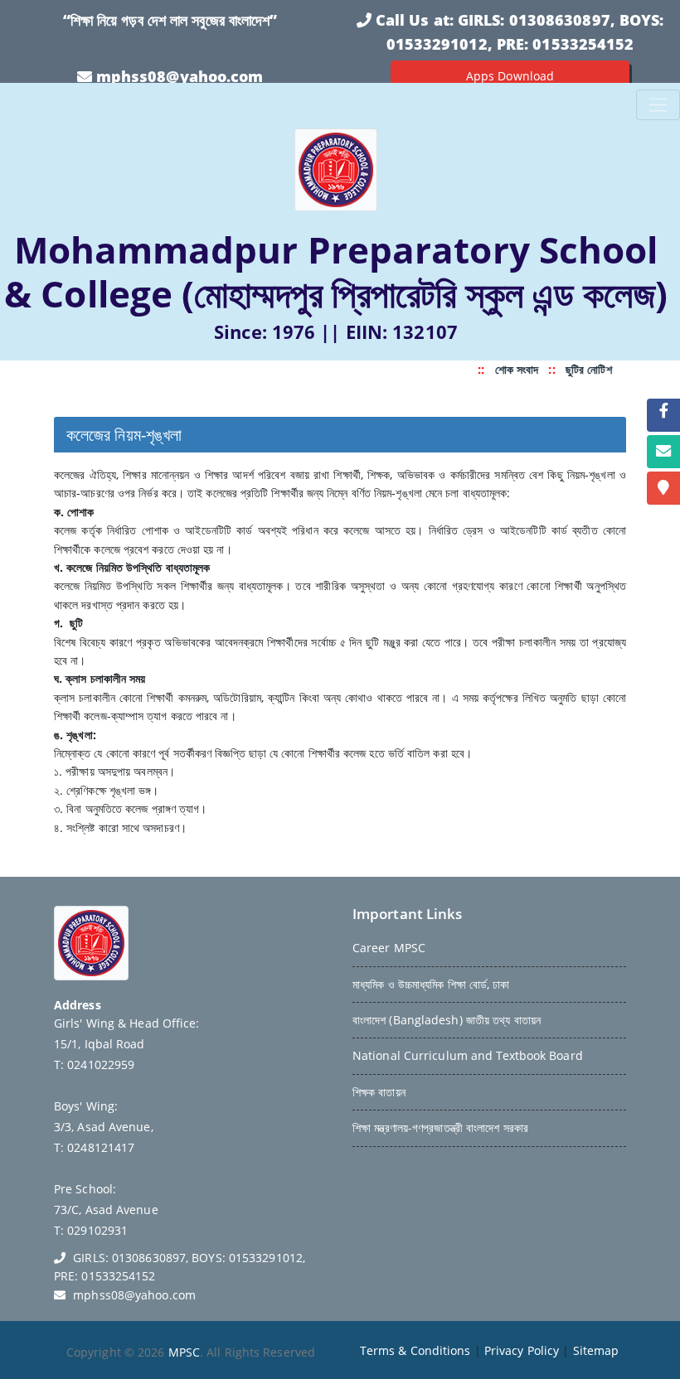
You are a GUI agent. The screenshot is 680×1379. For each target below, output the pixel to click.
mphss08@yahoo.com (180, 76)
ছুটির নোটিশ (586, 369)
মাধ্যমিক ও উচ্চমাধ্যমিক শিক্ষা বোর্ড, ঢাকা (431, 984)
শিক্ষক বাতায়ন (379, 1092)
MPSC (184, 1352)
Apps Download (510, 76)
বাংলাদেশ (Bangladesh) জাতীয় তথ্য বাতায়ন (446, 1020)
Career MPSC (388, 948)
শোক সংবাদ (513, 369)
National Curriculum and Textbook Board (467, 1055)
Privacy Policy (521, 1350)
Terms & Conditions (415, 1350)
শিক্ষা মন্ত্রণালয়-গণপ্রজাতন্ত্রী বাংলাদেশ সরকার (440, 1127)
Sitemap (596, 1350)
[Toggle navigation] (658, 105)
